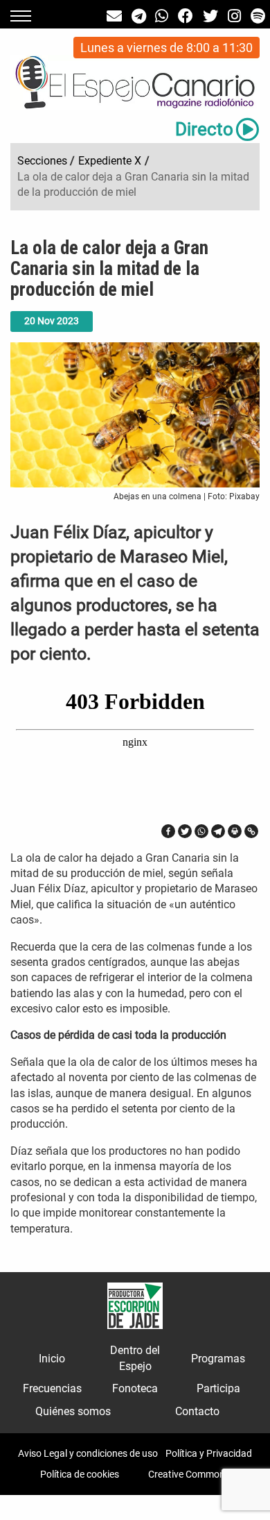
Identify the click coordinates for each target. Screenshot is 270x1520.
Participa (218, 1388)
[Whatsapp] (201, 831)
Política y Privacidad (208, 1453)
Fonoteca (135, 1388)
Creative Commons (189, 1474)
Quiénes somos (73, 1411)
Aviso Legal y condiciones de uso (88, 1453)
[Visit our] (114, 16)
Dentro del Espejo (135, 1358)
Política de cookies (79, 1474)
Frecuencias (52, 1388)
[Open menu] (20, 16)
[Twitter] (185, 831)
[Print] (235, 831)
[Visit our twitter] (210, 16)
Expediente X (109, 160)
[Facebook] (168, 831)
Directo (204, 129)
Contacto (197, 1411)
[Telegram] (218, 831)
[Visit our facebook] (185, 16)
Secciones (42, 160)
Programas (218, 1358)
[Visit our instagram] (234, 16)
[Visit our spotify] (258, 16)
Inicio (52, 1358)
